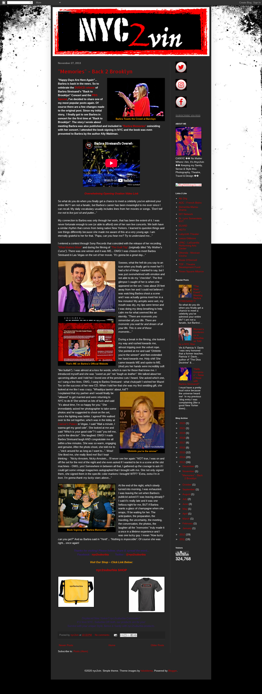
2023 (182, 423)
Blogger (172, 670)
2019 (182, 433)
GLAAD (183, 225)
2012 (182, 534)
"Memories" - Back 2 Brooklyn (95, 71)
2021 (182, 428)
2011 (182, 539)
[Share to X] (128, 635)
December (189, 466)
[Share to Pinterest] (135, 635)
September (189, 489)
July (185, 499)
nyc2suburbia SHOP (111, 570)
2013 (182, 462)
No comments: (103, 635)
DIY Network (186, 214)
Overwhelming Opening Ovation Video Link (111, 193)
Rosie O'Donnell (188, 260)
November (189, 471)
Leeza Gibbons (187, 238)
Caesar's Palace (67, 423)
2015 (182, 452)
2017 (182, 442)
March (186, 518)
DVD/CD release (85, 87)
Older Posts (157, 645)
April (185, 513)
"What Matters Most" (70, 247)
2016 (182, 447)
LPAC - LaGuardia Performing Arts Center (189, 245)
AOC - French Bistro (190, 202)
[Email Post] (115, 635)
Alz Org (183, 198)
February (188, 523)
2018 (182, 437)
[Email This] (122, 635)
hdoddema (147, 670)
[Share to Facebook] (132, 635)
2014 (182, 457)
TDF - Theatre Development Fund (189, 266)
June (186, 504)
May (185, 508)
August (187, 494)
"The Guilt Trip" (119, 247)
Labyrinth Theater (189, 234)
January (187, 528)
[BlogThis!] (125, 635)
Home (112, 645)
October (187, 484)
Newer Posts (66, 645)
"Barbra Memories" (134, 126)
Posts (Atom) (80, 651)
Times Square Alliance (191, 271)
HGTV (182, 229)
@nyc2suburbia (136, 554)
